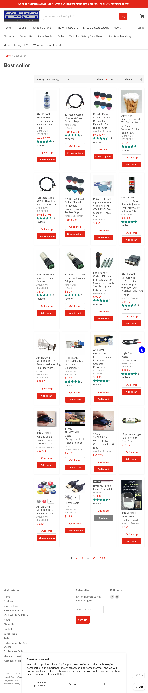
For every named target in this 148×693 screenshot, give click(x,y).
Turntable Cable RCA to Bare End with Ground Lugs (46, 201)
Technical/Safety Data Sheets (86, 36)
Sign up (82, 619)
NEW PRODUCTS (68, 28)
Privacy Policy (56, 674)
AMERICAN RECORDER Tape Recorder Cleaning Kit (74, 362)
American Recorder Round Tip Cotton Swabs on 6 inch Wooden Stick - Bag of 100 (131, 124)
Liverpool (97, 492)
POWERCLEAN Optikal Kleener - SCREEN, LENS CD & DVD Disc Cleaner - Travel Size (103, 207)
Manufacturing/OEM (16, 45)
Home (7, 28)
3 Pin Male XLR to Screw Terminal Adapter (46, 278)
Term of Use (9, 677)
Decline (104, 684)
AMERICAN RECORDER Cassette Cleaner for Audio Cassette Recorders (103, 359)
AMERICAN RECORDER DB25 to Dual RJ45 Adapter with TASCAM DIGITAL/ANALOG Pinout (132, 284)
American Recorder (102, 131)
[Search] (123, 16)
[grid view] (136, 79)
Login (140, 28)
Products (21, 28)
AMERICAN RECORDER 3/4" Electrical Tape (46, 510)
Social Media (44, 36)
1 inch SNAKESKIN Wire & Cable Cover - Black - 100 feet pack (45, 436)
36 (112, 79)
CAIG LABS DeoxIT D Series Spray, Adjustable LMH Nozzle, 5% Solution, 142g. (131, 204)
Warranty (21, 677)
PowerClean (99, 219)
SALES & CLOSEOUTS (96, 28)
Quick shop (47, 152)
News (117, 28)
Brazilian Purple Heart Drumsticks (103, 487)
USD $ (137, 675)
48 (117, 79)
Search (6, 674)
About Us (9, 36)
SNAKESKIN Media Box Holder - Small (129, 516)
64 (94, 557)
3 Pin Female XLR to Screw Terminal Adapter (75, 278)
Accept (73, 684)
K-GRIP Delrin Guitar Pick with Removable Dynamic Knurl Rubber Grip (102, 120)
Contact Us (26, 36)
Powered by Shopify (12, 684)
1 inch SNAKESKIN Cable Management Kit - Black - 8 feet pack (74, 437)
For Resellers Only (120, 36)
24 (107, 79)
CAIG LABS (126, 214)
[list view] (140, 79)
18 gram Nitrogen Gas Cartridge (131, 436)
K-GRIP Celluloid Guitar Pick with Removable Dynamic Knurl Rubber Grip (74, 205)
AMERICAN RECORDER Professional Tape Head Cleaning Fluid (46, 121)
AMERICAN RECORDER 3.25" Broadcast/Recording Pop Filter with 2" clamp (48, 364)
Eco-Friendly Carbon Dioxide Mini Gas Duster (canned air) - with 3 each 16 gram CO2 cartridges (103, 281)
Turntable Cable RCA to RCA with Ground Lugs (74, 118)
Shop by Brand (42, 28)
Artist (61, 36)
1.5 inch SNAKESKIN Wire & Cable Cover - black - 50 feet (103, 440)
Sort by (40, 79)
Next (102, 557)
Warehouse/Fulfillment (47, 45)
